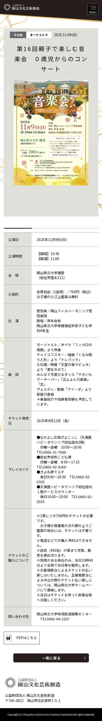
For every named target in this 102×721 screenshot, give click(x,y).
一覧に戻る (51, 657)
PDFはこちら (26, 637)
